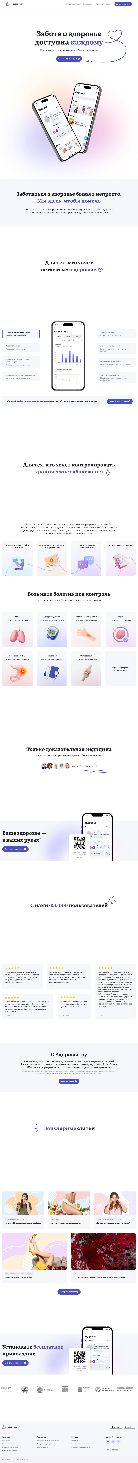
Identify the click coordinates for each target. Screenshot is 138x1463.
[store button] (116, 1427)
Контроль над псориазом (46, 1444)
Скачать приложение (123, 4)
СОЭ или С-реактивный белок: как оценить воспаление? (100, 1277)
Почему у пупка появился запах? (66, 1223)
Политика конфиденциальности (82, 1447)
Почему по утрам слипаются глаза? (113, 1223)
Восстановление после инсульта (48, 1440)
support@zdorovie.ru (114, 1437)
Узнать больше (67, 1081)
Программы (87, 4)
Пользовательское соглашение (82, 1444)
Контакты (74, 1440)
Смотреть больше (68, 1292)
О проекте (6, 1440)
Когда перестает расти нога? (18, 1277)
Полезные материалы (73, 4)
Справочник (6, 1444)
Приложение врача (103, 4)
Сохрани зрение (42, 1447)
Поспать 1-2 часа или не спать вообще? (23, 1223)
